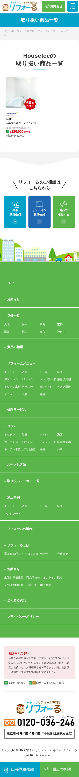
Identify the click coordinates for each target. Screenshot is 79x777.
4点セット (46, 386)
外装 (42, 394)
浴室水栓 (27, 386)
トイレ (44, 372)
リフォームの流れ (19, 529)
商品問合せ (33, 577)
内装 (24, 394)
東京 (42, 331)
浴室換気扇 (64, 379)
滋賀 (7, 331)
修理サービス (16, 409)
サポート (45, 553)
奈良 (42, 324)
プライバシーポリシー (23, 616)
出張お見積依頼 (13, 577)
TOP (10, 283)
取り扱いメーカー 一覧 (23, 481)
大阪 (7, 324)
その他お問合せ (13, 585)
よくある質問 (16, 600)
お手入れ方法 (16, 464)
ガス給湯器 (64, 386)
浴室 (24, 372)
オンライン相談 (52, 577)
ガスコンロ (11, 379)
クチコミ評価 (30, 553)
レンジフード (48, 379)
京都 (60, 324)
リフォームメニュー (21, 363)
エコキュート (12, 394)
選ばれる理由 (12, 553)
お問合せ (13, 569)
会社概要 (62, 553)
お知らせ (13, 299)
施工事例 (13, 497)
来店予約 (31, 585)
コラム (12, 426)
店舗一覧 (13, 315)
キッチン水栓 (12, 386)
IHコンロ (27, 379)
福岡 (24, 331)
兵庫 (24, 324)
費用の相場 (15, 347)
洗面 (60, 372)
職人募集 (45, 585)
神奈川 (61, 331)
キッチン (9, 372)
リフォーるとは (18, 545)
